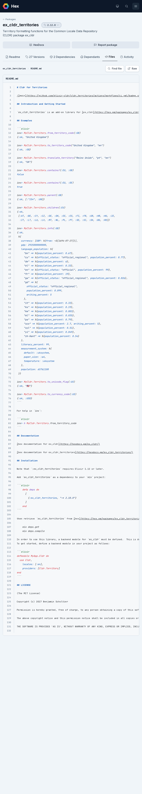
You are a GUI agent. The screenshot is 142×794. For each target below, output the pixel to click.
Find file (117, 68)
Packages (11, 19)
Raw (134, 68)
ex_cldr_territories (21, 24)
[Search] (126, 6)
